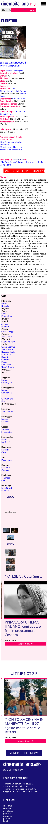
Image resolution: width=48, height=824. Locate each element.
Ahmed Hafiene (5, 325)
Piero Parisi (6, 460)
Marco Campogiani (14, 70)
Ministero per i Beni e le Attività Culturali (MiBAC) (11, 148)
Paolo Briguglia (5, 304)
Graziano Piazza (5, 360)
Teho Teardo (7, 411)
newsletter (8, 811)
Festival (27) (37, 171)
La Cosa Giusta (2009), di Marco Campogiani (13, 64)
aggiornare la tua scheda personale (21, 791)
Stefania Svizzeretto (6, 430)
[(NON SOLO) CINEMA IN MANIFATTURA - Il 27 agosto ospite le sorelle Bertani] (25, 697)
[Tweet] (7, 21)
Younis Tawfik (7, 349)
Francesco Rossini (6, 355)
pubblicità (7, 813)
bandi (5, 821)
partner (6, 818)
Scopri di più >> (26, 643)
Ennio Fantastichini (7, 314)
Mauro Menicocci (6, 420)
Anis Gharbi (6, 336)
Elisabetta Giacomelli (6, 468)
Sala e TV (9, 171)
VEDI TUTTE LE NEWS (24, 752)
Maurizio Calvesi (5, 450)
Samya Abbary (8, 341)
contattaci (7, 808)
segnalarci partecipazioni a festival (20, 788)
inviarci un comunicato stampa (19, 783)
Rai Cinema (21, 91)
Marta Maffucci (5, 440)
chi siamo (7, 805)
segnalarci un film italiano (16, 786)
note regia (22, 171)
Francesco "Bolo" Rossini (7, 365)
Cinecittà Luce (18, 98)
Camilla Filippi (7, 331)
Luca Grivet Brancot (6, 489)
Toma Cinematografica (8, 89)
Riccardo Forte (8, 352)
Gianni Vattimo (8, 346)
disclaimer (8, 816)
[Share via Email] (11, 21)
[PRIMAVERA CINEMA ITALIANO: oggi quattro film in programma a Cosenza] (25, 600)
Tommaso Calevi (5, 479)
